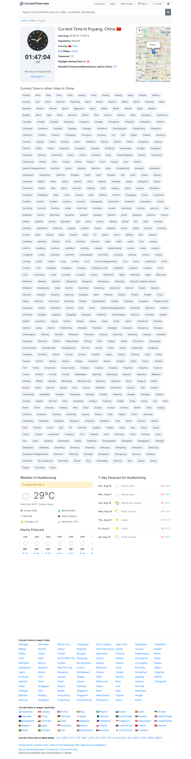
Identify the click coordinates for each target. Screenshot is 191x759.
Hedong (91, 188)
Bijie (49, 115)
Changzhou (145, 121)
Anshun (155, 95)
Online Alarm (25, 745)
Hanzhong (28, 188)
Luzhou (93, 274)
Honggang (131, 195)
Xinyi (75, 407)
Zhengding (121, 447)
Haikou (41, 181)
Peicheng (69, 301)
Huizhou (55, 208)
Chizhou (55, 135)
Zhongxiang (120, 454)
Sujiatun (96, 354)
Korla (68, 241)
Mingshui (27, 288)
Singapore (82, 690)
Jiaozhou (151, 215)
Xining (144, 401)
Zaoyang (48, 440)
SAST (143, 737)
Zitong (153, 460)
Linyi (125, 261)
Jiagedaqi (27, 215)
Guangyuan (28, 175)
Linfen (39, 261)
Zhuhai (77, 460)
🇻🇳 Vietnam (160, 725)
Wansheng (112, 374)
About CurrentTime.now (31, 749)
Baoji (161, 101)
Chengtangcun (120, 128)
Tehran (61, 648)
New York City (64, 667)
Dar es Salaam (103, 644)
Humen (111, 208)
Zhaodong (59, 447)
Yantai (128, 421)
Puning (69, 308)
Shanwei (59, 334)
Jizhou (117, 234)
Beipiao (152, 108)
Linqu (63, 261)
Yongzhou (69, 434)
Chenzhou (27, 135)
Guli (123, 175)
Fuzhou (137, 161)
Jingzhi (98, 228)
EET (104, 737)
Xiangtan (60, 394)
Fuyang (114, 161)
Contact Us (52, 749)
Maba (122, 274)
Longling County (99, 268)
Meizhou (56, 281)
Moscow (23, 699)
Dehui (130, 141)
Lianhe (41, 254)
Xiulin (149, 407)
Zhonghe (88, 454)
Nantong (69, 294)
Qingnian (56, 314)
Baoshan (27, 108)
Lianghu (155, 248)
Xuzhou (98, 414)
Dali (123, 135)
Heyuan (79, 195)
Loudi (160, 268)
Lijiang (158, 254)
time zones (48, 737)
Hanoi (60, 681)
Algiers (158, 667)
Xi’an (143, 387)
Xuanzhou (41, 414)
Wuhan (26, 387)
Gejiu (108, 168)
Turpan (26, 374)
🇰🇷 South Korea (124, 730)
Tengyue (120, 361)
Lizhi (38, 268)
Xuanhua (27, 414)
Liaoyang (118, 254)
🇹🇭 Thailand (141, 730)
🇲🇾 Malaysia (83, 720)
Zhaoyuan (105, 447)
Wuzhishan (116, 387)
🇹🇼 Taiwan (140, 725)
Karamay (42, 241)
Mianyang (119, 281)
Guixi (98, 175)
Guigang (75, 175)
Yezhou (154, 421)
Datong (64, 141)
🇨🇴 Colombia (44, 720)
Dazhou (117, 141)
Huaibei (53, 201)
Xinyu (86, 407)
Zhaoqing (74, 447)
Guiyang (111, 175)
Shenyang (27, 341)
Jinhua (124, 228)
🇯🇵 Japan (81, 716)
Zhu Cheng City (45, 460)
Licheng (132, 254)
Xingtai (120, 401)
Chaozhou (43, 128)
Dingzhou (64, 148)
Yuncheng (119, 434)
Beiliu (140, 108)
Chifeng (42, 135)
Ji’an (166, 208)
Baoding (149, 101)
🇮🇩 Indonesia (64, 725)
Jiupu (61, 234)
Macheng (135, 274)
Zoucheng (39, 467)
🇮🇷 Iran (61, 730)
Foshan (42, 161)
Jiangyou (98, 215)
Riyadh (61, 690)
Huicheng (27, 208)
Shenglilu (161, 334)
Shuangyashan (69, 347)
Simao (111, 347)
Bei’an (93, 108)
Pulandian (55, 308)
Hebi (53, 188)
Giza (118, 686)
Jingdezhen (42, 228)
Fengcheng (156, 155)
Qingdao (42, 314)
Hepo (56, 195)
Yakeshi (122, 414)
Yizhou (26, 434)
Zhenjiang (153, 447)
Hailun (65, 181)
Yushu (158, 434)
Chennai (120, 653)
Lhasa (143, 248)
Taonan (106, 361)
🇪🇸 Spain (139, 711)
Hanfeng (116, 181)
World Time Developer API (65, 745)
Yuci (82, 434)
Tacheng (135, 354)
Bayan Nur (79, 108)
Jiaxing (52, 221)
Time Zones (127, 3)
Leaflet (143, 81)
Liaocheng (103, 254)
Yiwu (132, 427)
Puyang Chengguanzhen (112, 308)
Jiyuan (105, 234)
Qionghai (149, 314)
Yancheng (148, 414)
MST (85, 737)
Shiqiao (111, 341)
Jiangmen (69, 215)
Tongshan (128, 367)
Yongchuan (53, 434)
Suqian (109, 354)
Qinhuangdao (118, 314)
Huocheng (126, 208)
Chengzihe (156, 128)
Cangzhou (146, 115)
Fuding (66, 161)
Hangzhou (143, 181)
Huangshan (113, 201)
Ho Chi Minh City (66, 658)
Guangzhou (44, 175)
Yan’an (134, 414)
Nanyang (83, 294)
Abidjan (81, 676)
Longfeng (51, 268)
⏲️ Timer (157, 3)
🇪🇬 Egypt (42, 725)
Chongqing (70, 135)
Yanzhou (141, 421)
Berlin (157, 653)
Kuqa (107, 241)
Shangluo (97, 328)
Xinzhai (111, 407)
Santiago (81, 686)
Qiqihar (163, 314)
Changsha (68, 121)
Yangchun (43, 421)
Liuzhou (26, 268)
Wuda (128, 381)
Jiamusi (40, 215)
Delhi (40, 658)
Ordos (160, 294)
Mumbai (23, 695)
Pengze (82, 301)
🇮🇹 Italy (81, 711)
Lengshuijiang (114, 248)
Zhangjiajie (127, 440)
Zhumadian (102, 460)
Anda (70, 95)
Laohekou (70, 248)
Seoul (41, 681)
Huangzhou (145, 201)
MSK (151, 737)
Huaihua (67, 201)
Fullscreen (38, 76)
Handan (102, 181)
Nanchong (99, 288)
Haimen (78, 181)
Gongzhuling (123, 168)
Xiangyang (75, 394)
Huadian (27, 201)
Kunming (80, 241)
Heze (91, 195)
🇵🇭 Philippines (103, 720)
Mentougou (103, 281)
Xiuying (160, 407)
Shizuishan (138, 341)
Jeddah (119, 648)
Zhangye (160, 440)
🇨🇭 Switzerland (143, 720)
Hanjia (157, 181)
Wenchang (67, 381)
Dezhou (26, 148)
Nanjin (142, 288)
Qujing (54, 321)
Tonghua (85, 367)
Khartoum (101, 667)
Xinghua (93, 401)
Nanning (27, 294)
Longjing (81, 268)
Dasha (52, 141)
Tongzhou (143, 367)
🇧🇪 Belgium (25, 725)
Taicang (26, 361)
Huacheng (158, 195)
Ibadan (158, 648)
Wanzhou (141, 374)
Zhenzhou (58, 454)
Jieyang (113, 221)
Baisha (99, 101)
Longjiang (66, 268)
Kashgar (56, 241)
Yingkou (96, 427)
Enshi (108, 155)
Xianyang (117, 394)
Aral (37, 101)
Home (24, 20)
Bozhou (121, 115)
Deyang (158, 141)
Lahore (80, 681)
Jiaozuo (164, 215)
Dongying (27, 155)
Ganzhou (55, 168)
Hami (89, 181)
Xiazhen (159, 394)
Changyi (98, 121)
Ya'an (110, 414)
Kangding (27, 241)
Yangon (120, 672)
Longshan (118, 268)
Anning (105, 95)
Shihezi (56, 341)
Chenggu (86, 128)
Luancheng (39, 274)
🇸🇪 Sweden (141, 716)
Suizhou (82, 354)
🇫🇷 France (62, 711)
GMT (65, 737)
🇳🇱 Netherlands (85, 730)
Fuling (78, 161)
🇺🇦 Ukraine (160, 711)
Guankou (60, 175)
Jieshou (100, 221)
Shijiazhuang (72, 341)
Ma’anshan (108, 274)
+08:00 (74, 51)
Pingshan (143, 301)
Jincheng (27, 228)
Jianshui (111, 215)
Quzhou (67, 321)
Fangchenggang (124, 155)
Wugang (141, 381)
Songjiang (153, 347)
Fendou (141, 155)
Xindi (65, 401)
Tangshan (93, 361)
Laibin (119, 241)
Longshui (133, 268)
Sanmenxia (142, 321)
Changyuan (113, 121)
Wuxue (86, 387)
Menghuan (71, 281)
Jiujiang (49, 234)
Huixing (41, 208)
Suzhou (121, 354)
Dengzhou (143, 141)
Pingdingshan (98, 301)
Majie (147, 274)
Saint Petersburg (105, 648)
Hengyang (43, 195)
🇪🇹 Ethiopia (44, 730)
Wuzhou (131, 387)
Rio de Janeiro (84, 662)
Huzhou (141, 208)
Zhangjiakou (144, 440)
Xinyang (63, 407)
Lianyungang (86, 254)
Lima (40, 676)
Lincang (26, 261)
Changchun (162, 115)
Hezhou (103, 195)
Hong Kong (63, 695)
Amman (139, 648)
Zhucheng (63, 460)
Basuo (65, 108)
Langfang (40, 248)
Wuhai (154, 381)
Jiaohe (124, 215)
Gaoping (81, 168)
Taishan (39, 361)
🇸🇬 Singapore (123, 720)
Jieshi (88, 221)
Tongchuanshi (68, 367)
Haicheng (27, 181)
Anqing (118, 95)
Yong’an (38, 434)
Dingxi (51, 148)
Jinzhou (26, 234)
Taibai (159, 354)
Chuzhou (101, 135)
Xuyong (85, 414)
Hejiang (140, 188)
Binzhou (72, 115)
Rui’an (117, 321)
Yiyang (156, 427)
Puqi (81, 308)
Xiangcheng (28, 394)
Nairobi (119, 676)
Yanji (117, 421)
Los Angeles (141, 662)
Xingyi (132, 401)
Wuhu (38, 387)
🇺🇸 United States (163, 720)
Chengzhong (139, 128)
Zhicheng (73, 454)
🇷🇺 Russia (121, 711)
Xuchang (56, 414)
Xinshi (25, 407)
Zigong (141, 460)
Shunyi (99, 347)
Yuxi (25, 440)
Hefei (103, 188)
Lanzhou (55, 248)
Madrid (158, 676)
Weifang (26, 381)
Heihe (127, 188)
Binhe (60, 115)
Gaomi (68, 168)
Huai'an (40, 201)
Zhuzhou (117, 460)
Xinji (155, 401)
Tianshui (158, 361)
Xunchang (71, 414)
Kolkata (120, 658)
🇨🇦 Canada (43, 711)
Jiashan (26, 221)
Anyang (26, 101)
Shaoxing (117, 334)
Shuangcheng (29, 347)
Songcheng (136, 347)
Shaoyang (132, 334)
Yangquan (74, 421)
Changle (54, 121)
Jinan (145, 221)
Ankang (82, 95)
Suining (68, 354)
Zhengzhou (137, 447)
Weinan (52, 381)
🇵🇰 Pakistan (102, 716)
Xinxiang (49, 407)
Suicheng (42, 354)
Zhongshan (103, 454)
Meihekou (27, 281)
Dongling (109, 148)
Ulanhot (39, 374)
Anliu (93, 95)
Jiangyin (84, 215)
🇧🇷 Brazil (23, 730)
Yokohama (140, 690)
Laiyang (153, 241)
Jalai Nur (154, 208)
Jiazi (78, 221)
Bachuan (61, 101)
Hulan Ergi (82, 208)
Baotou (40, 108)
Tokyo (22, 686)
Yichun (50, 427)
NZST (158, 737)
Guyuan (157, 175)
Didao (39, 148)
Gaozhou (95, 168)
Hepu (67, 195)
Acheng (26, 95)
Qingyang (71, 314)
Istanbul (23, 681)
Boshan (108, 115)
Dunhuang (56, 155)
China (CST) (120, 737)
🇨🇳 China (42, 716)
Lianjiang (54, 254)
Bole (96, 115)
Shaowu (103, 334)
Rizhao (92, 321)
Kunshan (95, 241)
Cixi (113, 135)
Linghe (51, 261)
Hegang (115, 188)
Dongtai (141, 148)
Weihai (39, 381)
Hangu (129, 181)
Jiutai (85, 234)
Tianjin (145, 361)
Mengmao (87, 281)
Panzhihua (54, 301)
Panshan (39, 301)
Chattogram (141, 658)
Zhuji (88, 460)
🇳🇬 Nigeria (101, 711)
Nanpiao (41, 294)
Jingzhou (111, 228)
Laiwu (130, 241)
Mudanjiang (43, 288)
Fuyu (126, 161)
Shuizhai (86, 347)
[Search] (168, 12)
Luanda (61, 676)
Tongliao (99, 367)
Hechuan (77, 188)
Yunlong (145, 434)
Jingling (71, 228)
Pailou (26, 301)
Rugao (105, 321)
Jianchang (54, 215)
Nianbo (121, 294)
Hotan (145, 195)
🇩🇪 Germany (64, 716)
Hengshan (154, 188)
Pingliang (128, 301)
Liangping (27, 254)
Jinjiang (148, 228)
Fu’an (54, 161)
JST (129, 737)
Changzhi (129, 121)
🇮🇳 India (61, 720)
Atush (48, 101)
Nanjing (155, 288)
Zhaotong (90, 447)
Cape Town (121, 644)
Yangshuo (89, 421)
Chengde (58, 128)
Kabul (119, 699)
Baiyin (125, 101)
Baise (87, 101)
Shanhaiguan (29, 334)
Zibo (130, 460)
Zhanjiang (44, 447)
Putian (92, 308)
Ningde (147, 294)
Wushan (50, 387)
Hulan (68, 208)
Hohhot (116, 195)
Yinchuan (82, 427)
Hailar (53, 181)
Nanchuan (115, 288)
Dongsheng (125, 148)
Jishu (38, 234)
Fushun (90, 161)
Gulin (132, 175)
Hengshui (27, 195)
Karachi (42, 648)
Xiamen (154, 387)
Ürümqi (52, 374)
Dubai (157, 658)
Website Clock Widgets (93, 745)
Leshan (130, 248)
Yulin (106, 434)
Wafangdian (81, 374)
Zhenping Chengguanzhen (35, 454)
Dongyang (156, 148)
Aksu (38, 95)
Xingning (107, 401)
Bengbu (26, 115)
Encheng (96, 155)
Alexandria (101, 653)
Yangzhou (104, 421)
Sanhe (128, 321)
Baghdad (81, 648)
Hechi (64, 188)
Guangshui (155, 168)
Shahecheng (66, 328)
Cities (112, 3)
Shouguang (154, 341)
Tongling (113, 367)
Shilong (87, 341)
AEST (136, 737)
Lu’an (25, 274)
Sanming (158, 321)
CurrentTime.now (36, 3)
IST (109, 737)
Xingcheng (78, 401)
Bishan (85, 115)
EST (98, 737)
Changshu (84, 121)
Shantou (45, 334)
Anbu (59, 95)
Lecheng (85, 248)
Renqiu (80, 321)
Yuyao (35, 440)
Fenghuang (28, 161)
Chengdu (72, 128)
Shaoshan (89, 334)
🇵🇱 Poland (101, 725)
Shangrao (127, 328)
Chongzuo (86, 135)
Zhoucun (136, 454)
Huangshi (129, 201)
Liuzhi (164, 261)
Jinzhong (161, 228)
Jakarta (41, 662)
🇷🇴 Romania (102, 730)
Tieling (35, 367)
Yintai (122, 427)
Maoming (160, 274)
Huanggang (96, 201)
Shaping (147, 334)
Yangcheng (28, 421)
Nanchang (83, 288)
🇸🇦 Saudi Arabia (124, 716)
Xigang (39, 401)
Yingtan (109, 427)
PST (78, 737)
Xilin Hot (53, 401)
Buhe (133, 115)
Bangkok (42, 667)
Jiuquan (73, 234)
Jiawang (39, 221)
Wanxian (127, 374)
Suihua (56, 354)
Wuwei (63, 387)
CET (72, 737)
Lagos (22, 672)
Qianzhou (150, 308)
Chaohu (160, 121)
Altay (48, 95)
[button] (153, 51)
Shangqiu (112, 328)
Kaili (141, 234)
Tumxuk (157, 367)
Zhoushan (27, 460)
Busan (138, 699)
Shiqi (99, 341)
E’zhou (83, 155)
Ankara (100, 672)
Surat (118, 667)
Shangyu (158, 328)
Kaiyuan (152, 234)
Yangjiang (59, 421)
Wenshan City (84, 381)
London (61, 662)
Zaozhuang (63, 440)
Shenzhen (42, 341)
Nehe (96, 294)
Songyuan (27, 354)
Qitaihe (26, 321)
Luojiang (66, 274)
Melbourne (102, 681)
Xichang (26, 401)
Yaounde (139, 686)
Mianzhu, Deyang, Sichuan (142, 281)
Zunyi (52, 467)
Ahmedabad (83, 672)
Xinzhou (124, 407)
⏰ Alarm (142, 3)
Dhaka (22, 653)
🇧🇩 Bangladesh (26, 720)
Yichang (37, 427)
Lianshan (69, 254)
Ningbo (134, 294)
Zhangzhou (28, 447)
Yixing (144, 427)
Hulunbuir (97, 208)
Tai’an (147, 354)
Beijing (128, 108)
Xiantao (103, 394)
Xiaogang (145, 394)
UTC (60, 51)
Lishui (136, 261)
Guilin (87, 175)
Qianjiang (135, 308)
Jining (136, 228)
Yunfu (132, 434)
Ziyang (26, 467)
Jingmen (85, 228)
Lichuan (145, 254)
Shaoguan (73, 334)
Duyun (71, 155)
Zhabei (78, 440)
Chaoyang (27, 128)
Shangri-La (143, 328)
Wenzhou (100, 381)
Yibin (25, 427)
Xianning (90, 394)
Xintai (37, 407)
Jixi (95, 234)
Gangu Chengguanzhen (34, 168)
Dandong (160, 135)
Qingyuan (86, 314)
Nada (57, 288)
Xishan (137, 407)
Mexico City (63, 644)
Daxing (104, 141)
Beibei (104, 108)
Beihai (116, 108)
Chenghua (102, 128)
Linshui (75, 261)
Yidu (61, 427)
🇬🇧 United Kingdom (163, 716)
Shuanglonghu (49, 347)
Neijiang (108, 294)
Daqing (39, 141)
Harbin (41, 188)
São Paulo (43, 644)
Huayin (160, 201)
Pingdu (114, 301)
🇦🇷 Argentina (25, 711)
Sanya (39, 328)
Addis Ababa (102, 695)
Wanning (96, 374)
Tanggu (78, 361)
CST (38, 62)
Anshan (142, 95)
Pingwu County (161, 301)
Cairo (21, 658)
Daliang (146, 135)
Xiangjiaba (45, 394)
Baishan (112, 101)
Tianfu (133, 361)
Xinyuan (98, 407)
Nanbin (69, 288)
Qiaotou (164, 308)
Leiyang (98, 248)
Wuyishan (100, 387)
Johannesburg (84, 699)
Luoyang (80, 274)
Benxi (38, 115)
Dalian (134, 135)
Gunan (144, 175)
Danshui (27, 141)
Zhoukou (151, 454)
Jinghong (57, 228)
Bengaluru (63, 672)
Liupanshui (150, 261)
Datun (77, 141)
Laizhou (26, 248)
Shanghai (82, 328)
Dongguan (80, 148)
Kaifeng (129, 234)
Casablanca (160, 644)
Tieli (25, 367)
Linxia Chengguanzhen (106, 261)
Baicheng (75, 101)
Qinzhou (135, 314)
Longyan (147, 268)
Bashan (52, 108)
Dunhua (42, 155)
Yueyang (94, 434)
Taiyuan (52, 361)
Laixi (141, 241)
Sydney (100, 662)
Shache (51, 328)
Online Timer (42, 745)
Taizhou (65, 361)
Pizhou (41, 308)
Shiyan (124, 341)
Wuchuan (115, 381)
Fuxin (102, 161)
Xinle (165, 401)
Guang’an (139, 168)
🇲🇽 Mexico (82, 725)
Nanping (55, 294)
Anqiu (130, 95)
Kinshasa (23, 676)
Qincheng (27, 314)
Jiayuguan (65, 221)
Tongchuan (50, 367)
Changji (40, 121)
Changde (27, 121)
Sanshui (26, 328)
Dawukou (90, 141)
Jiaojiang (137, 215)
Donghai (95, 148)
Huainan (81, 201)
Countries (99, 3)
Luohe (53, 274)
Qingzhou (101, 314)
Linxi (87, 261)
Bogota (61, 686)
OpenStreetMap (155, 81)
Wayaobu (156, 374)
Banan (137, 101)
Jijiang (125, 221)
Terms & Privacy (69, 749)
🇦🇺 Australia (25, 716)
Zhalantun (92, 440)
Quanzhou (40, 321)
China (75, 46)
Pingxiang (27, 308)
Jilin (136, 221)
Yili (70, 427)
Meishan (42, 281)
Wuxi (74, 387)
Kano (99, 690)
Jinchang (158, 221)
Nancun (129, 288)
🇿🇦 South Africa (124, 725)
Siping (123, 347)
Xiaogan (131, 394)
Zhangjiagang (109, 440)
